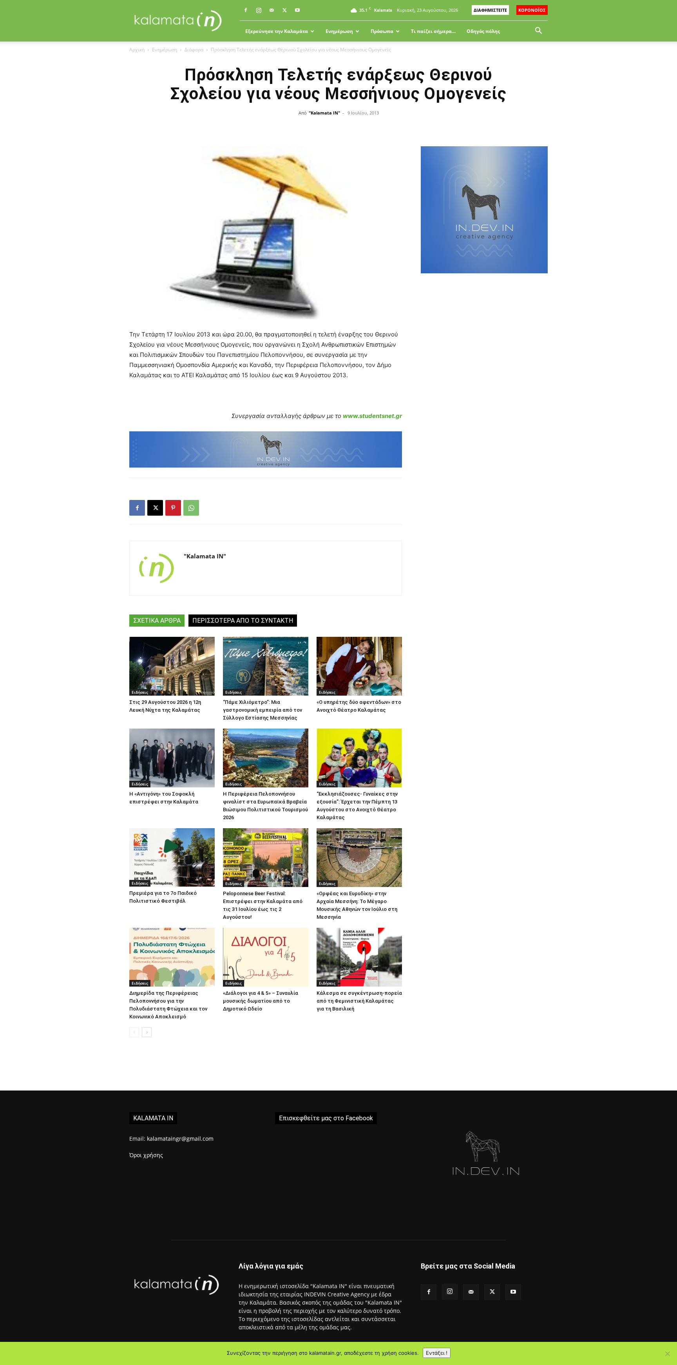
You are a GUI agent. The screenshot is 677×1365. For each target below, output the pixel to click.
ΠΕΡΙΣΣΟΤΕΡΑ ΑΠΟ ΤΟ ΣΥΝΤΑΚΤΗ (242, 620)
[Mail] (271, 10)
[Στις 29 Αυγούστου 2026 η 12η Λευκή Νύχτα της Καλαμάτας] (172, 666)
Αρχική (137, 49)
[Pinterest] (173, 508)
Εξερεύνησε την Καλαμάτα (276, 31)
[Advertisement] (484, 416)
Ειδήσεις (140, 692)
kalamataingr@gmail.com (180, 1138)
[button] (538, 31)
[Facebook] (246, 10)
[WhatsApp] (191, 508)
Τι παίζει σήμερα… (433, 31)
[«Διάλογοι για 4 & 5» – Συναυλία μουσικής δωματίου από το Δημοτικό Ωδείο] (265, 957)
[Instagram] (258, 10)
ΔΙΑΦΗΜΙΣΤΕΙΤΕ (490, 10)
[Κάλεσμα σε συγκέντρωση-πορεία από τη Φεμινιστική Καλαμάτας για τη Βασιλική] (359, 957)
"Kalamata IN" (324, 113)
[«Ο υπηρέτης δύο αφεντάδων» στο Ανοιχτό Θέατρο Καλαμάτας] (359, 666)
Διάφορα (194, 49)
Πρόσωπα (382, 31)
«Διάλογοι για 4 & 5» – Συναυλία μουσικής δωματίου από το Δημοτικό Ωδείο (260, 1001)
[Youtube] (297, 10)
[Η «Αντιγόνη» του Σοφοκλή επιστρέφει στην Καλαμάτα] (172, 758)
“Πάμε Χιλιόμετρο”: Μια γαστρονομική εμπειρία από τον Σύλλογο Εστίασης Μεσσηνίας (262, 710)
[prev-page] (134, 1032)
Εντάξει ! (436, 1353)
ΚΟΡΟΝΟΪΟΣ (532, 10)
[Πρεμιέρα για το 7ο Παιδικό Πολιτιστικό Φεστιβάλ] (172, 857)
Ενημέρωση (339, 31)
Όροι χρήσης (146, 1155)
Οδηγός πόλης (483, 31)
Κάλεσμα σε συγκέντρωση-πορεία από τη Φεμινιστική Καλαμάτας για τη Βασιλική (359, 1001)
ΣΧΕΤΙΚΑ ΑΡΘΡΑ (157, 620)
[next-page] (147, 1032)
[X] (284, 10)
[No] (667, 1354)
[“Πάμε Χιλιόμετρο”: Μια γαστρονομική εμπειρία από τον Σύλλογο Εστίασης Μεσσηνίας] (265, 666)
